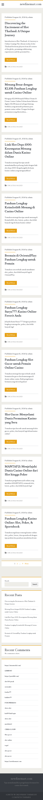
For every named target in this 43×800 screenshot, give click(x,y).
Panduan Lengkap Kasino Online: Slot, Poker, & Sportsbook (21, 523)
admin (30, 17)
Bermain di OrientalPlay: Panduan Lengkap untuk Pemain (21, 259)
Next (27, 564)
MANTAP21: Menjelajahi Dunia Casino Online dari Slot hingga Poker (21, 470)
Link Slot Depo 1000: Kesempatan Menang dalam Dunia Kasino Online (21, 618)
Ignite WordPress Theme (20, 795)
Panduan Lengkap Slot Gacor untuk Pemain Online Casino (19, 364)
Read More (12, 60)
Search (7, 581)
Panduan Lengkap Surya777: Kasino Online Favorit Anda (20, 312)
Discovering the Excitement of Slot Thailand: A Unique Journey (20, 602)
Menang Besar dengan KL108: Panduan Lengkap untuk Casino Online (21, 89)
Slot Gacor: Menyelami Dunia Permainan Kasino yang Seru (21, 418)
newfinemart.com (30, 4)
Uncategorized (15, 67)
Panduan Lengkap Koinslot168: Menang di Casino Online (20, 207)
